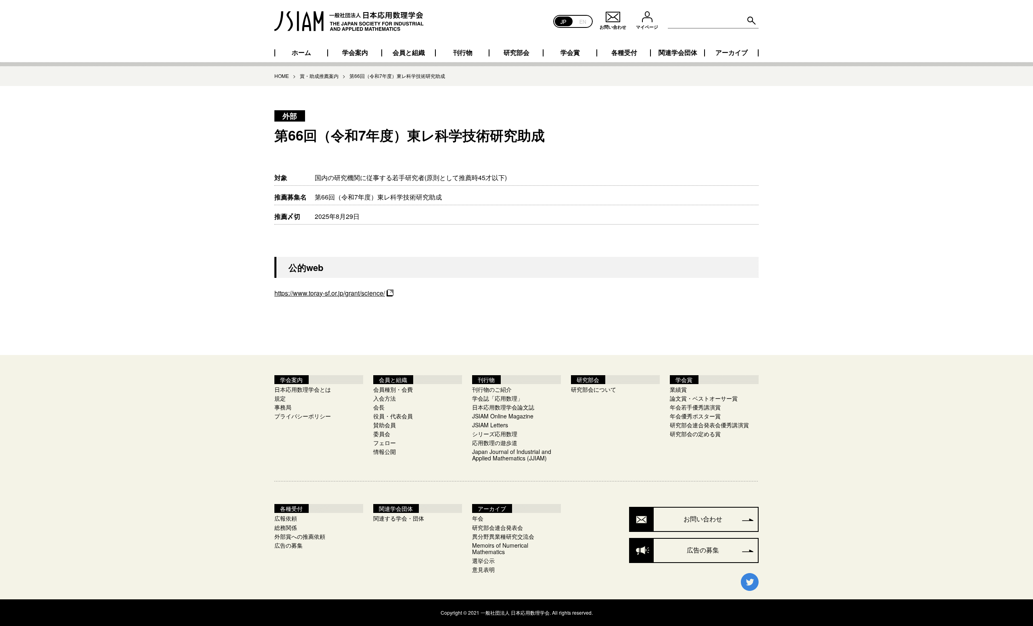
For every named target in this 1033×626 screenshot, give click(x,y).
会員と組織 (409, 52)
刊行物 (463, 52)
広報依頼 (285, 518)
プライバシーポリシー (302, 416)
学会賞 (570, 52)
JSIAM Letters (490, 425)
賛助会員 (384, 425)
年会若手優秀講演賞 (695, 407)
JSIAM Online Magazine (502, 416)
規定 (280, 398)
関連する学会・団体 (398, 518)
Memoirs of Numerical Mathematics (500, 548)
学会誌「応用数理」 (497, 398)
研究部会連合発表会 (497, 527)
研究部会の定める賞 (695, 434)
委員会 (381, 434)
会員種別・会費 (393, 389)
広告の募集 (288, 545)
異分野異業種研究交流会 (503, 536)
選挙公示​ (483, 561)
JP (563, 21)
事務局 (282, 407)
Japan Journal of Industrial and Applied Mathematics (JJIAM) (511, 454)
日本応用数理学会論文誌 (503, 407)
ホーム (301, 52)
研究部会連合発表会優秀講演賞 (709, 425)
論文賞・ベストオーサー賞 (704, 398)
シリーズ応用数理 (494, 434)
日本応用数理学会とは (302, 389)
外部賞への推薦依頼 (299, 536)
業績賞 (678, 389)
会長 (379, 407)
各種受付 (624, 52)
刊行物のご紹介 (492, 389)
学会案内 (355, 52)
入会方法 (384, 398)
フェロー (384, 443)
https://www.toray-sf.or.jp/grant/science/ (329, 293)
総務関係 (285, 527)
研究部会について (593, 389)
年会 (477, 518)
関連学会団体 (678, 52)
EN (582, 21)
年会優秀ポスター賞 (695, 416)
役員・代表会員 (393, 416)
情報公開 (384, 451)
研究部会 (516, 52)
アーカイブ (731, 52)
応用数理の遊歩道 (494, 443)
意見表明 (483, 569)
